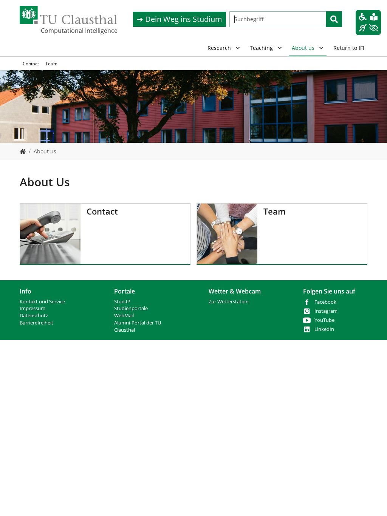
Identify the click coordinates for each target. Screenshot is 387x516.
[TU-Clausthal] (68, 15)
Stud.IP (122, 301)
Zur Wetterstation (229, 301)
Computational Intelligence (78, 30)
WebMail (124, 315)
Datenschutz (34, 315)
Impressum (32, 308)
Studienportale (131, 308)
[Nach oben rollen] (371, 500)
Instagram (325, 311)
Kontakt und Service (42, 301)
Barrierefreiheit (36, 323)
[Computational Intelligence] (23, 151)
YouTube (324, 320)
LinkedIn (324, 329)
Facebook (325, 302)
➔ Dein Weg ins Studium (179, 19)
